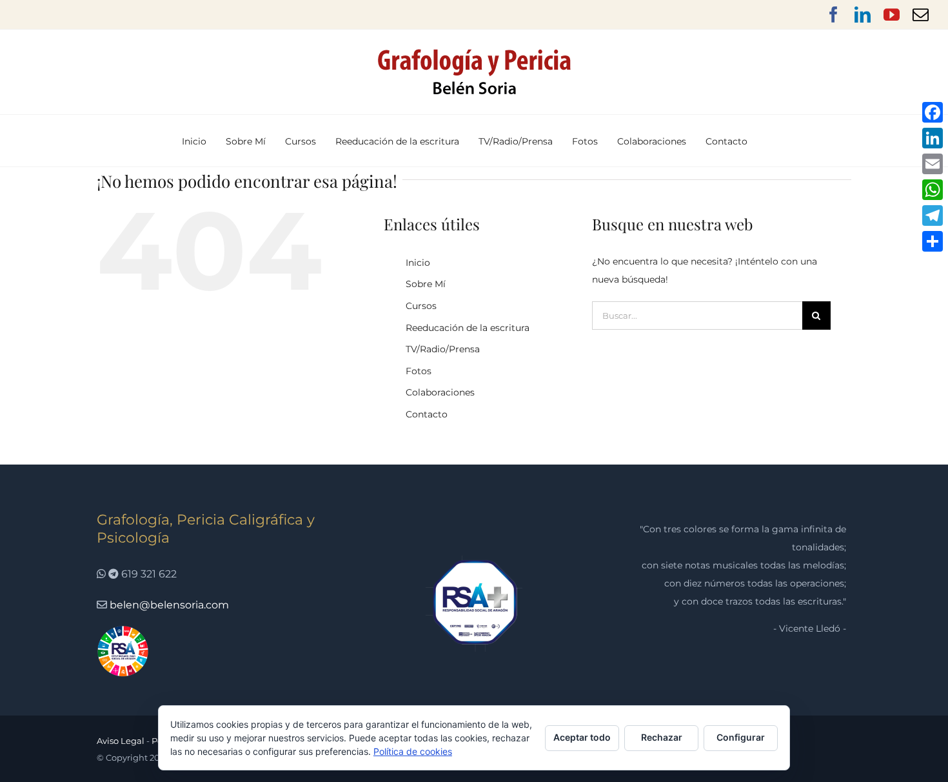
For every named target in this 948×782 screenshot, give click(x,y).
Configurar (740, 737)
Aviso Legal (120, 741)
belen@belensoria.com (169, 605)
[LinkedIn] (932, 138)
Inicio (418, 262)
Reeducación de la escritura (467, 328)
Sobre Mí (426, 284)
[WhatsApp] (932, 190)
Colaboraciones (440, 392)
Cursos (421, 306)
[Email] (932, 164)
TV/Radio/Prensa (443, 349)
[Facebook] (932, 112)
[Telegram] (932, 215)
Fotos (418, 371)
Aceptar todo (582, 737)
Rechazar (661, 737)
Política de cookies (412, 751)
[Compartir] (932, 241)
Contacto (427, 414)
